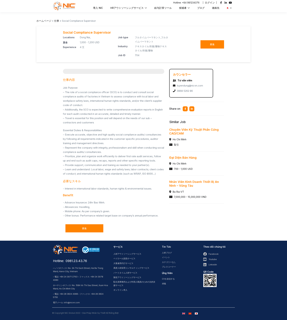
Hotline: (177, 2)
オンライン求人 (120, 290)
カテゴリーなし (169, 262)
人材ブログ (167, 252)
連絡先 (215, 7)
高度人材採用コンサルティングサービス (131, 268)
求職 (164, 283)
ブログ (201, 7)
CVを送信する (168, 279)
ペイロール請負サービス (124, 258)
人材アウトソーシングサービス (127, 254)
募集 (212, 44)
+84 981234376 (190, 2)
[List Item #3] (231, 2)
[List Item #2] (226, 2)
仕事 (56, 20)
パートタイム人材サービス (125, 272)
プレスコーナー (169, 267)
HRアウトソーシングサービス (127, 7)
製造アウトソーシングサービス (127, 277)
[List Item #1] (221, 2)
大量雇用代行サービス (123, 263)
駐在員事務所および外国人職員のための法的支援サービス (134, 284)
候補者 (183, 7)
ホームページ (43, 20)
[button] (210, 2)
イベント (166, 257)
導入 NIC (98, 7)
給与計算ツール (163, 7)
